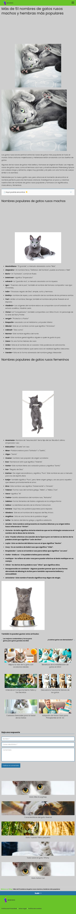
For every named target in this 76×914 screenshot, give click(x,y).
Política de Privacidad (9, 908)
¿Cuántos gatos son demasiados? (60, 640)
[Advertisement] (38, 29)
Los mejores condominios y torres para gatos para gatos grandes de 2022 (17, 640)
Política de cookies (35, 908)
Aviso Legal (23, 908)
